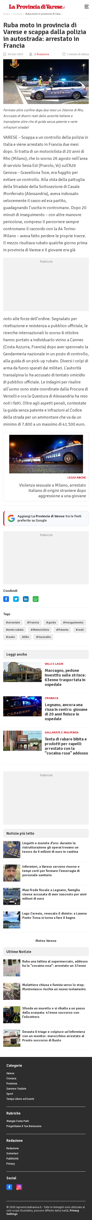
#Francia (33, 622)
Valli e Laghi (54, 664)
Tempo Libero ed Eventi (20, 1099)
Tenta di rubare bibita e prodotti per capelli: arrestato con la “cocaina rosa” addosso (66, 746)
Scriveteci (12, 1153)
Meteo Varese (46, 941)
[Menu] (88, 6)
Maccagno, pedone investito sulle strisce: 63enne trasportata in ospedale (65, 677)
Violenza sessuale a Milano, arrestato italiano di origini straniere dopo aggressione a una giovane (52, 491)
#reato (10, 637)
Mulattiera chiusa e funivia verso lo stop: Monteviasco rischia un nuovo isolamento (54, 987)
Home (6, 14)
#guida (51, 622)
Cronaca (17, 14)
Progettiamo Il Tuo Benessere (24, 1126)
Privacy (10, 1163)
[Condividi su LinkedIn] (26, 600)
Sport (9, 1094)
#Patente (62, 630)
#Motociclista (40, 630)
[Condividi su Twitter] (16, 600)
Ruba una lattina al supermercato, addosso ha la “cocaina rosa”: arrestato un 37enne (55, 963)
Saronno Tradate (16, 1088)
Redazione (12, 1148)
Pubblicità (12, 1158)
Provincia (11, 1083)
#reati (80, 630)
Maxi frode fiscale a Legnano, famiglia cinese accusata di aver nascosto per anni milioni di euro (54, 894)
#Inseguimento (73, 622)
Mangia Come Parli (17, 1121)
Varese (10, 1073)
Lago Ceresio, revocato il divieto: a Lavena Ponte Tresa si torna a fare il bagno (54, 915)
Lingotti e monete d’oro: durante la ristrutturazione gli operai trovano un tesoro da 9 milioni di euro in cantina (50, 847)
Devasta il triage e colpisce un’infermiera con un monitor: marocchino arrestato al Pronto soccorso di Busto (53, 1036)
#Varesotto (43, 637)
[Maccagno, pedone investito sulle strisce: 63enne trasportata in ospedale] (22, 682)
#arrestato (13, 622)
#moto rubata (15, 630)
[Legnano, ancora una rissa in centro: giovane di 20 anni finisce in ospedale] (22, 716)
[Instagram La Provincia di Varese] (19, 1189)
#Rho (25, 637)
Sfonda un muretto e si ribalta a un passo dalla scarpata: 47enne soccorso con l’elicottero (53, 1012)
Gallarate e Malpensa (62, 732)
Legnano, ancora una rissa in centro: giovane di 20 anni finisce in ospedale (66, 711)
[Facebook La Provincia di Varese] (6, 600)
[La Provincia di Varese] (37, 6)
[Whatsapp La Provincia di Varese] (36, 600)
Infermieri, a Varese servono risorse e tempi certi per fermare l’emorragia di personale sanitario (51, 870)
